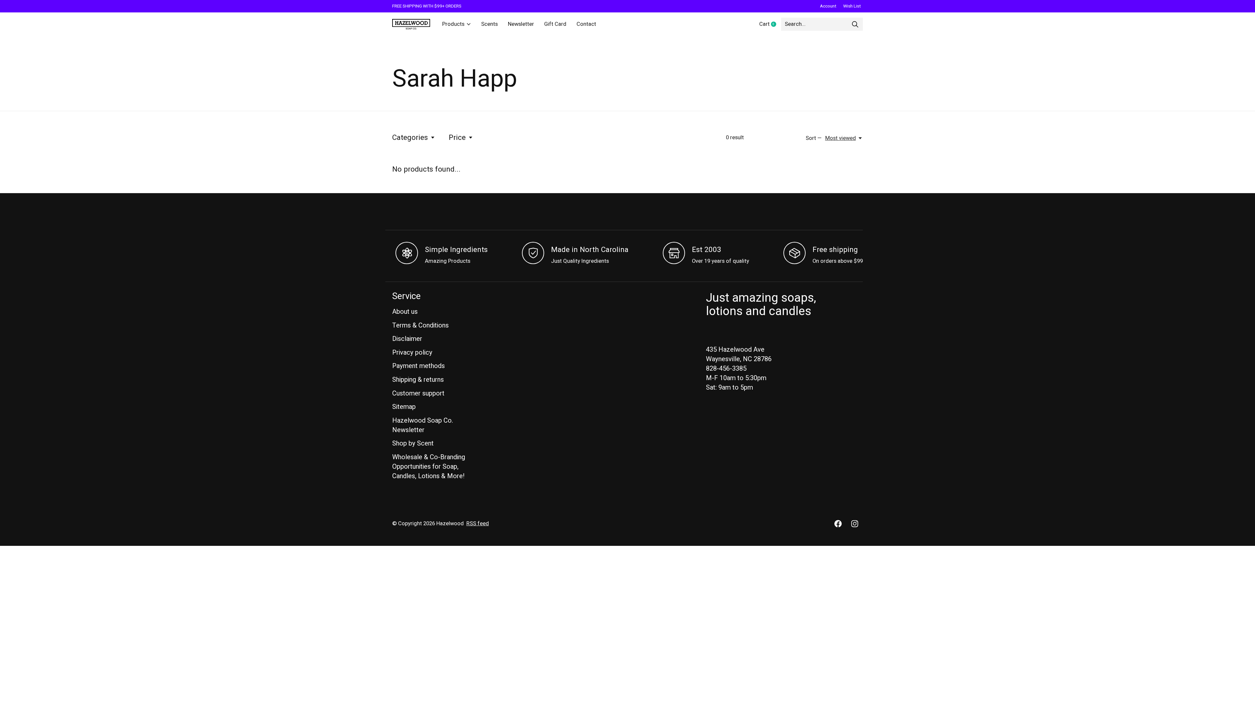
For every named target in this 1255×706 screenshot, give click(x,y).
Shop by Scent (413, 443)
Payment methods (418, 366)
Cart (770, 24)
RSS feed (477, 524)
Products (453, 24)
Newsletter (521, 24)
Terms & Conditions (420, 325)
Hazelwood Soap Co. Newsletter (422, 425)
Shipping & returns (418, 379)
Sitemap (404, 407)
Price (457, 137)
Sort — (814, 138)
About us (405, 311)
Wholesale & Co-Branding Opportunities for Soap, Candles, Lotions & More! (428, 466)
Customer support (418, 393)
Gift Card (555, 24)
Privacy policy (412, 352)
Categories (410, 137)
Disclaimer (407, 339)
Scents (489, 24)
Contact (586, 24)
